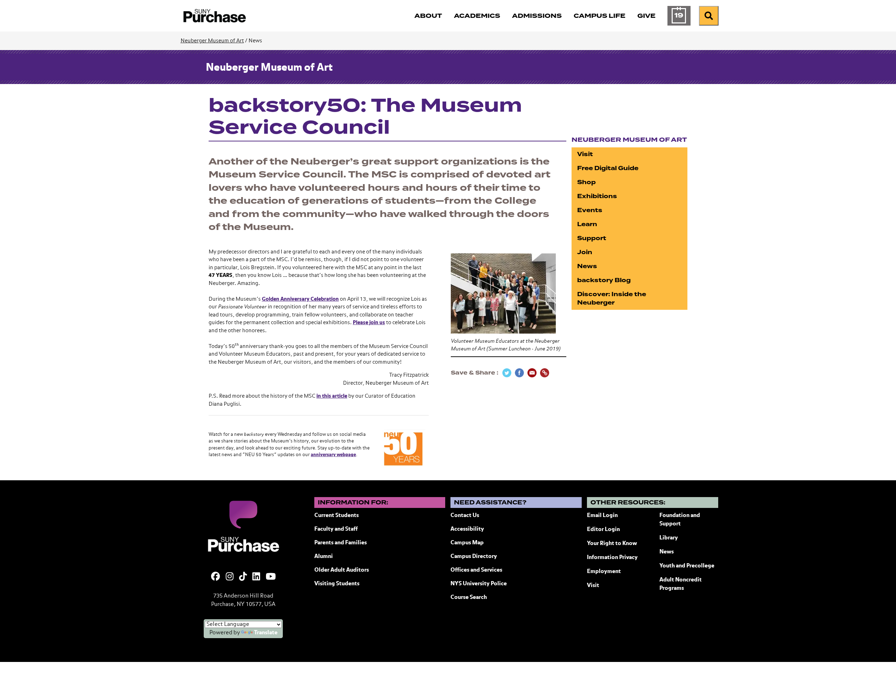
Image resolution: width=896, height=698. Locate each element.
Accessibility (467, 529)
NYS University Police (478, 584)
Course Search (468, 597)
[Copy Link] (544, 372)
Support (591, 238)
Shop (586, 182)
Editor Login (603, 529)
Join (584, 252)
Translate (266, 633)
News (587, 266)
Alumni (323, 556)
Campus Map (467, 543)
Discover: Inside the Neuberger (611, 298)
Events (589, 210)
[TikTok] (243, 577)
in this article (331, 396)
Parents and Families (340, 543)
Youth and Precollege (686, 566)
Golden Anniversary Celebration (300, 299)
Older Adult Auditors (341, 570)
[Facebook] (215, 577)
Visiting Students (336, 584)
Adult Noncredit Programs (680, 584)
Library (668, 538)
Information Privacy (612, 557)
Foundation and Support (679, 520)
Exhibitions (597, 196)
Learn (587, 224)
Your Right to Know (612, 543)
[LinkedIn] (256, 577)
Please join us (369, 322)
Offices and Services (476, 570)
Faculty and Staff (336, 529)
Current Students (336, 515)
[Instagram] (229, 577)
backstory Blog (604, 280)
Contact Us (464, 515)
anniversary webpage (333, 455)
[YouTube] (271, 577)
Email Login (602, 515)
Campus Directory (473, 556)
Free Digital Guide (607, 168)
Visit (585, 154)
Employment (604, 571)
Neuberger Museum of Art (212, 40)
